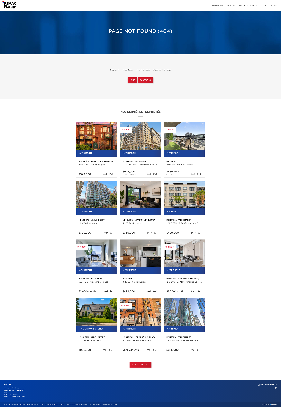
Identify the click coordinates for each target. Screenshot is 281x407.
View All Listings (140, 365)
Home (132, 80)
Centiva (273, 404)
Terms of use (96, 404)
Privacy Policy (86, 404)
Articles (231, 5)
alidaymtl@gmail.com (17, 396)
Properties (217, 5)
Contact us (145, 80)
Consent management (109, 404)
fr (275, 5)
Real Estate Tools (248, 5)
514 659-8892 (13, 394)
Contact (265, 5)
